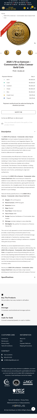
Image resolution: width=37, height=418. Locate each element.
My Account (4, 341)
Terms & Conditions (6, 346)
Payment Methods (25, 343)
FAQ (21, 341)
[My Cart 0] (31, 8)
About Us (22, 338)
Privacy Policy (5, 343)
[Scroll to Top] (33, 409)
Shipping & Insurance (26, 346)
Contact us (4, 338)
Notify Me (18, 112)
